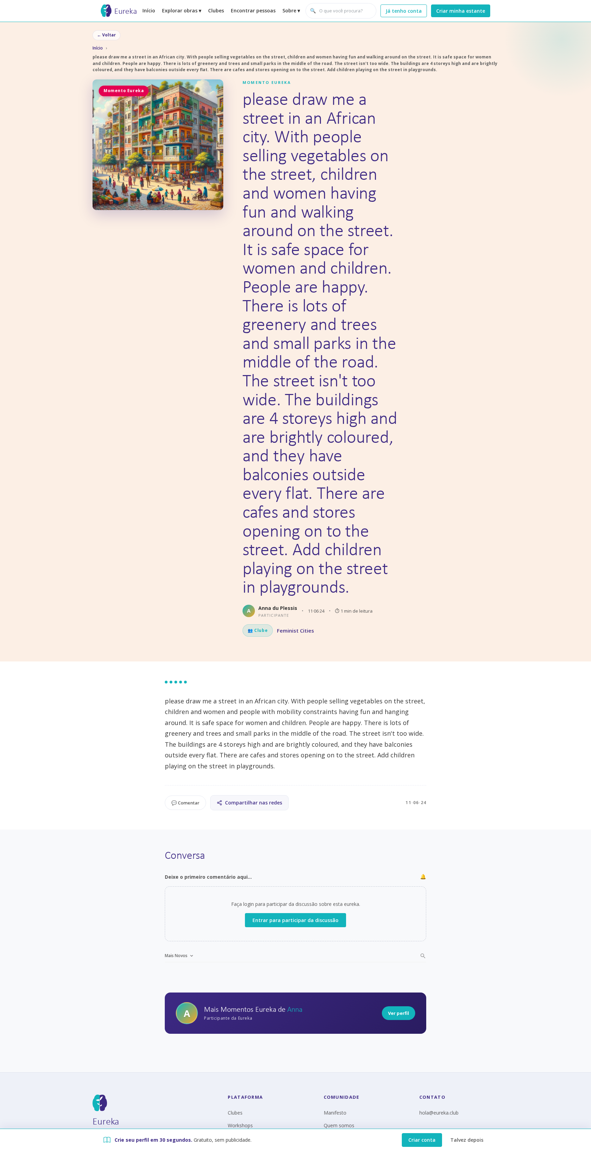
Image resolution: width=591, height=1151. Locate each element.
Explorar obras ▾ (181, 10)
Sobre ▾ (291, 10)
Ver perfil (398, 1013)
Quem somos (339, 1125)
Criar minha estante (460, 11)
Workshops (240, 1125)
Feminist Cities (295, 630)
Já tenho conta (404, 11)
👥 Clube (258, 630)
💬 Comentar (185, 803)
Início (148, 10)
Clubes (216, 10)
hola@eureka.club (439, 1112)
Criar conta (422, 1140)
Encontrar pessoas (253, 10)
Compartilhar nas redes (253, 802)
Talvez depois (466, 1140)
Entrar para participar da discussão (295, 920)
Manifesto (335, 1112)
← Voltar (106, 35)
